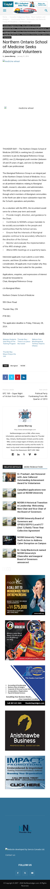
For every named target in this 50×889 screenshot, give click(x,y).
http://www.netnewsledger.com (25, 430)
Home (5, 17)
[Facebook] (5, 377)
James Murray (10, 56)
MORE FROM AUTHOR (33, 467)
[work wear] (25, 640)
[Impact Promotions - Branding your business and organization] (25, 772)
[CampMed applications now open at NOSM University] (9, 492)
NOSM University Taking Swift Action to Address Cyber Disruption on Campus (31, 540)
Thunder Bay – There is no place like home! (23, 341)
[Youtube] (36, 454)
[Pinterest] (17, 377)
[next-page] (8, 569)
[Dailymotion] (14, 454)
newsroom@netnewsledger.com (30, 855)
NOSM (23, 366)
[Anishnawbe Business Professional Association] (25, 731)
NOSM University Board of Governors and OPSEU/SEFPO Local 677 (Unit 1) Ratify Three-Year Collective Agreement (30, 524)
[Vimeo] (30, 454)
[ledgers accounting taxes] (25, 685)
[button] (4, 10)
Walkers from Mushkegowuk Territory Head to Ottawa (38, 342)
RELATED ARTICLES (12, 467)
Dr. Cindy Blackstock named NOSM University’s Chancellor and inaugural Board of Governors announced (31, 556)
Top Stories (7, 37)
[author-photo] (25, 422)
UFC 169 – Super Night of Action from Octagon (13, 395)
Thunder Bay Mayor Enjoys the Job (9, 354)
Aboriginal (14, 366)
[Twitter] (11, 377)
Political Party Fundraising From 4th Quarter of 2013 (38, 396)
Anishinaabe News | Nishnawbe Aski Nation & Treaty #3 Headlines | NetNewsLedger (24, 20)
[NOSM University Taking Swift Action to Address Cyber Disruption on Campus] (9, 540)
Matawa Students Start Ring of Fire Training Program (9, 341)
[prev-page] (4, 569)
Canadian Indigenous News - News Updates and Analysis (21, 25)
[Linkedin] (23, 377)
